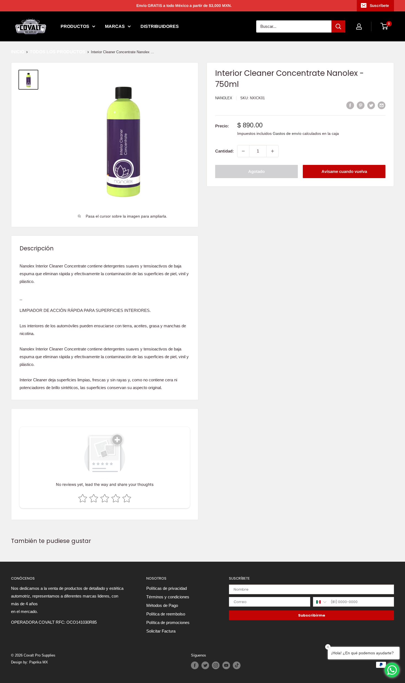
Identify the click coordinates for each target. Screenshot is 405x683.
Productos (75, 26)
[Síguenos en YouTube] (226, 665)
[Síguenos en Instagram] (216, 665)
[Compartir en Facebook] (350, 105)
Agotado (256, 171)
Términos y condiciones (167, 596)
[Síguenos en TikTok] (237, 665)
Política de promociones (168, 622)
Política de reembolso (165, 614)
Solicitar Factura (160, 631)
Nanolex (223, 98)
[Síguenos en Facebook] (195, 665)
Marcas (115, 26)
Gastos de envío (287, 134)
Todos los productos (57, 51)
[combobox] (320, 601)
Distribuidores (160, 26)
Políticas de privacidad (166, 588)
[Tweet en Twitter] (371, 105)
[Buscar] (338, 26)
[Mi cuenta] (359, 26)
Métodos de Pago (162, 605)
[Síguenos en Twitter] (205, 665)
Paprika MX (38, 662)
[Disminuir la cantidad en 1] (243, 151)
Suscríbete (379, 5)
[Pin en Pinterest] (360, 105)
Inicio (17, 51)
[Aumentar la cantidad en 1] (272, 151)
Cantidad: (224, 151)
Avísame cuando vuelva (344, 171)
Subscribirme (311, 615)
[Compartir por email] (381, 105)
